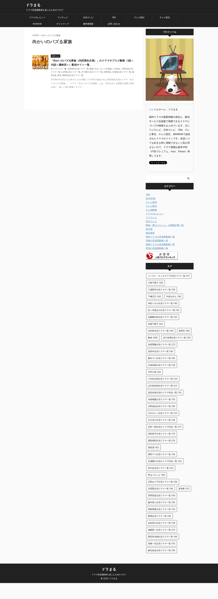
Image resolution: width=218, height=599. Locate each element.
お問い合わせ (114, 24)
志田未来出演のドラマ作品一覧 (164, 392)
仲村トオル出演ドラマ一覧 (162, 303)
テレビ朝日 (139, 17)
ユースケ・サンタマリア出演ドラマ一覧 (169, 276)
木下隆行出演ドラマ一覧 (91, 72)
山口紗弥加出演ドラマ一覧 (162, 385)
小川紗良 (116, 69)
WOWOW (37, 24)
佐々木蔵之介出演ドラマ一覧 (163, 310)
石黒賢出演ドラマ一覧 (160, 488)
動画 (92, 69)
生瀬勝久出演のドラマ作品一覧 (165, 461)
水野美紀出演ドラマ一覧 (161, 406)
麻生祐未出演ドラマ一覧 (161, 550)
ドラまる (33, 5)
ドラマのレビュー (37, 17)
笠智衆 (183, 488)
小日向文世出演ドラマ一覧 (163, 378)
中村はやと (173, 296)
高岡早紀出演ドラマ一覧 (72, 75)
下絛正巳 (154, 296)
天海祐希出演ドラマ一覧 (161, 365)
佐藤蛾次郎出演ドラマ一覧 (162, 317)
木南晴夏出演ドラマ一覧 (161, 399)
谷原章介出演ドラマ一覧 (161, 523)
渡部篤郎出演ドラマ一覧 (161, 440)
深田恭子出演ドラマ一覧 (161, 433)
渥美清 (153, 447)
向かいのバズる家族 (103, 69)
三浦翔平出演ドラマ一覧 (161, 289)
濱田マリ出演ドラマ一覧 (161, 454)
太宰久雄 (154, 372)
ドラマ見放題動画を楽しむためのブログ (109, 574)
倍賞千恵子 (155, 324)
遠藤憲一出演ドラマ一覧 (161, 529)
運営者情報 (88, 24)
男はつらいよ (156, 475)
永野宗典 (107, 72)
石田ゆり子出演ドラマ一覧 (162, 481)
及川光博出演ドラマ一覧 (176, 337)
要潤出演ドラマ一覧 (159, 516)
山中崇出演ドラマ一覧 (70, 72)
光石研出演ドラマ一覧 (160, 330)
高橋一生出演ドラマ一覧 (161, 543)
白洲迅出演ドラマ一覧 (121, 72)
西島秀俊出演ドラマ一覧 (161, 509)
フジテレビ (62, 17)
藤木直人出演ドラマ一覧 (161, 502)
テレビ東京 (165, 17)
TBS (114, 17)
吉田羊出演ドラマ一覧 (160, 351)
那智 (59, 75)
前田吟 (184, 330)
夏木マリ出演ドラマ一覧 (161, 358)
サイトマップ (62, 24)
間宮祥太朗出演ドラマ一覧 (162, 536)
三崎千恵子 (155, 282)
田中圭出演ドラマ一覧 (160, 468)
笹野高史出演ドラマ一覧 (161, 495)
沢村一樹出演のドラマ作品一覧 (164, 427)
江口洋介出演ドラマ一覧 (161, 420)
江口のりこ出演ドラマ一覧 (162, 413)
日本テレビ (88, 17)
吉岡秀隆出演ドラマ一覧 (161, 344)
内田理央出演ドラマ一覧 (78, 69)
